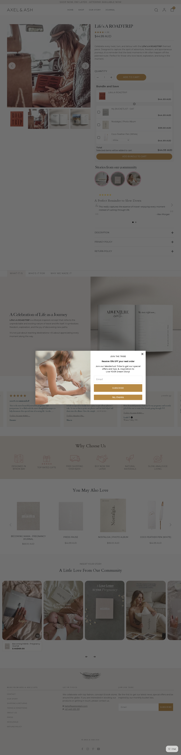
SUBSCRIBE (118, 388)
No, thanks (118, 397)
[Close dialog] (142, 354)
